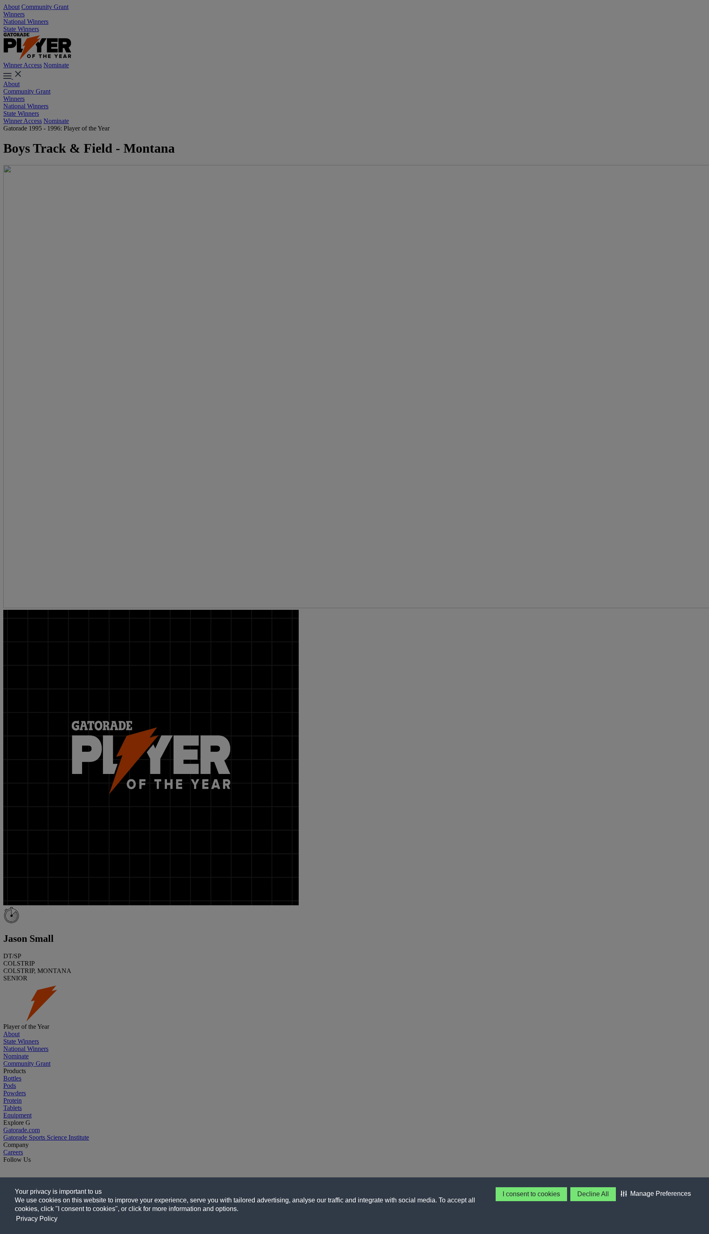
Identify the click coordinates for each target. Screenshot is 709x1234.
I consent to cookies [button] (531, 1194)
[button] (656, 1193)
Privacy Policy (36, 1218)
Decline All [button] (593, 1194)
